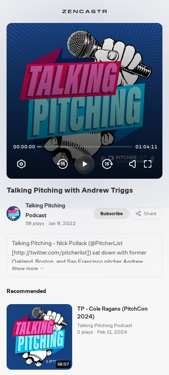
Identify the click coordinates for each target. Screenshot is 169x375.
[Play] (84, 164)
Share (150, 213)
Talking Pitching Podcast (104, 325)
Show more (25, 268)
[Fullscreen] (147, 163)
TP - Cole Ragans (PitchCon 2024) (112, 312)
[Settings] (21, 163)
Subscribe (111, 213)
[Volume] (134, 163)
